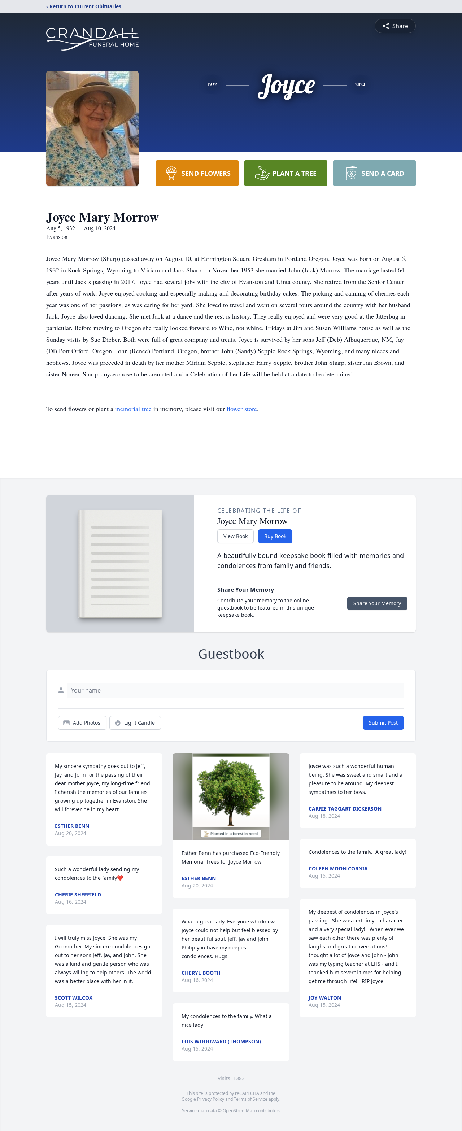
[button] (231, 796)
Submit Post (383, 722)
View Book (235, 536)
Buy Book (275, 536)
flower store (242, 408)
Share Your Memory (377, 603)
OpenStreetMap (239, 1111)
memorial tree (133, 408)
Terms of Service (250, 1099)
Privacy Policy (210, 1099)
